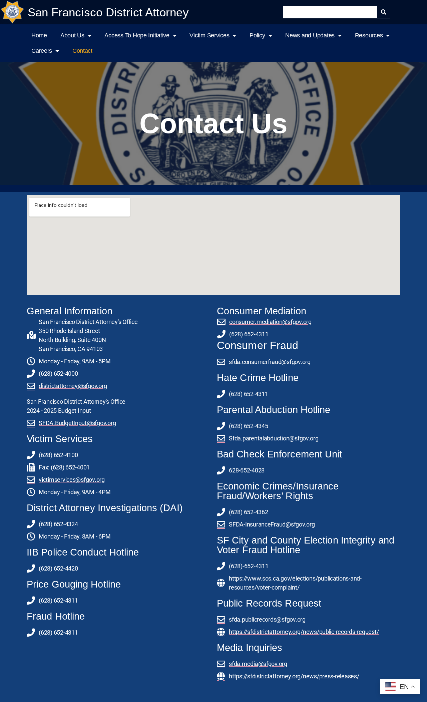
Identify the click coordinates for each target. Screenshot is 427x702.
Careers (41, 50)
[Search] (383, 12)
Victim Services (209, 35)
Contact (82, 50)
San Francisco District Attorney (108, 12)
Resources (369, 35)
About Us (72, 35)
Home (39, 35)
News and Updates (310, 35)
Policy (257, 35)
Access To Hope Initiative (136, 35)
